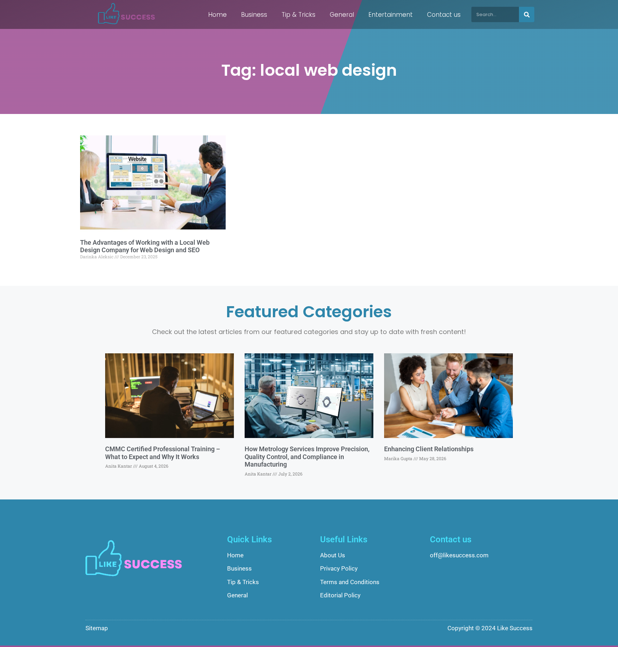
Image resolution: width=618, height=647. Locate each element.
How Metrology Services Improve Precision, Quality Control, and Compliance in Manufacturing (307, 456)
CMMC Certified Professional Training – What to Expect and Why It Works (162, 453)
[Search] (526, 14)
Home (217, 14)
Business (254, 14)
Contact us (444, 14)
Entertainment (390, 14)
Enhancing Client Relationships (429, 449)
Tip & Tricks (298, 14)
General (342, 14)
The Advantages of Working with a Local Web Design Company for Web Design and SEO (145, 246)
